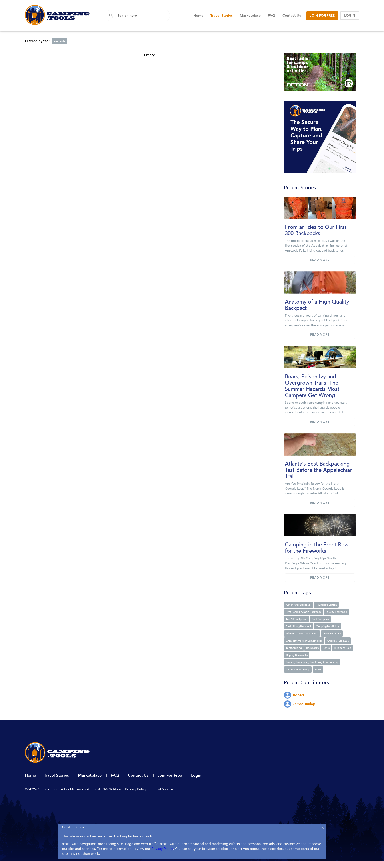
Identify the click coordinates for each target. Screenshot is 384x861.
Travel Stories (221, 15)
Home (198, 15)
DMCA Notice (112, 789)
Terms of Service (160, 789)
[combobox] (141, 16)
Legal (96, 789)
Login (196, 775)
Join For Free (170, 775)
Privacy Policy (135, 789)
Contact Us (291, 15)
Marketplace (250, 15)
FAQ (271, 15)
